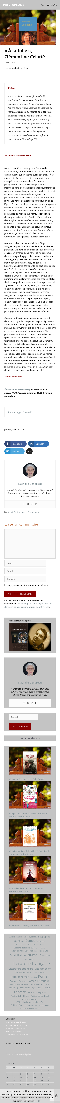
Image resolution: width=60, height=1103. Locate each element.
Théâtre (19, 992)
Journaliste (29, 959)
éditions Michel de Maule (29, 1009)
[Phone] (36, 504)
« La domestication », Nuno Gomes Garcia (29, 925)
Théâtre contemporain (36, 992)
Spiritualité (36, 988)
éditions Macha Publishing (38, 1005)
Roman (44, 976)
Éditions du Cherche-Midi (17, 389)
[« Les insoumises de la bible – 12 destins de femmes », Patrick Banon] (30, 833)
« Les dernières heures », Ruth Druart (26, 779)
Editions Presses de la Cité (36, 950)
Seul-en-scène (42, 984)
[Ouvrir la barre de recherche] (42, 5)
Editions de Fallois (22, 947)
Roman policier (16, 984)
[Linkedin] (32, 504)
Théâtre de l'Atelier (29, 999)
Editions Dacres (39, 945)
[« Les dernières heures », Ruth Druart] (30, 761)
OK (39, 1100)
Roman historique (38, 981)
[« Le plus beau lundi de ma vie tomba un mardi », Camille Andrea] (30, 795)
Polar (35, 972)
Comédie (31, 941)
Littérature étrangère (21, 968)
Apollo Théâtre (15, 936)
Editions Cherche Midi (22, 945)
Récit (26, 984)
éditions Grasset (18, 1005)
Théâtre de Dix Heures (20, 996)
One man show (43, 968)
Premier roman (19, 976)
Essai (13, 955)
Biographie (44, 936)
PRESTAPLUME (13, 5)
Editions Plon (17, 950)
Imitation (46, 955)
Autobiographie (30, 937)
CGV (8, 1054)
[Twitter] (28, 504)
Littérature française (29, 963)
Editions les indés (38, 948)
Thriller (46, 987)
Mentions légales (23, 1054)
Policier (41, 972)
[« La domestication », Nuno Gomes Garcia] (30, 908)
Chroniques (33, 512)
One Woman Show (23, 972)
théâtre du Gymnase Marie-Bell (29, 1002)
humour (34, 954)
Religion (34, 977)
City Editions (19, 941)
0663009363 (16, 1031)
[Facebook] (24, 504)
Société (12, 988)
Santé (32, 984)
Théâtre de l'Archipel (40, 996)
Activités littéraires (17, 512)
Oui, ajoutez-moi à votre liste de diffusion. (27, 585)
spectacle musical (23, 988)
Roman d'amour (18, 981)
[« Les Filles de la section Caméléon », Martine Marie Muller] (30, 870)
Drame (42, 941)
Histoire (22, 955)
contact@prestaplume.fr (17, 1034)
